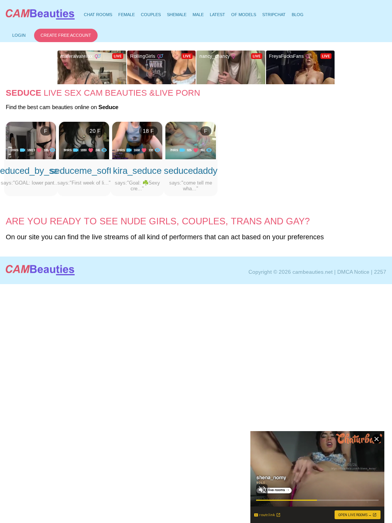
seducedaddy (190, 170)
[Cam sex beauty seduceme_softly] (84, 140)
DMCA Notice (353, 272)
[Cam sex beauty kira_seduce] (137, 140)
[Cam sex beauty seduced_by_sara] (31, 140)
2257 (380, 272)
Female (126, 14)
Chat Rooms (97, 15)
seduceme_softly (84, 170)
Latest (217, 14)
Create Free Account (66, 35)
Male (198, 14)
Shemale (176, 14)
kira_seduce (137, 170)
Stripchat (274, 14)
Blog (298, 14)
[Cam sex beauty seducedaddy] (190, 140)
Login (19, 35)
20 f (95, 131)
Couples (151, 14)
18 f (148, 131)
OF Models (243, 14)
